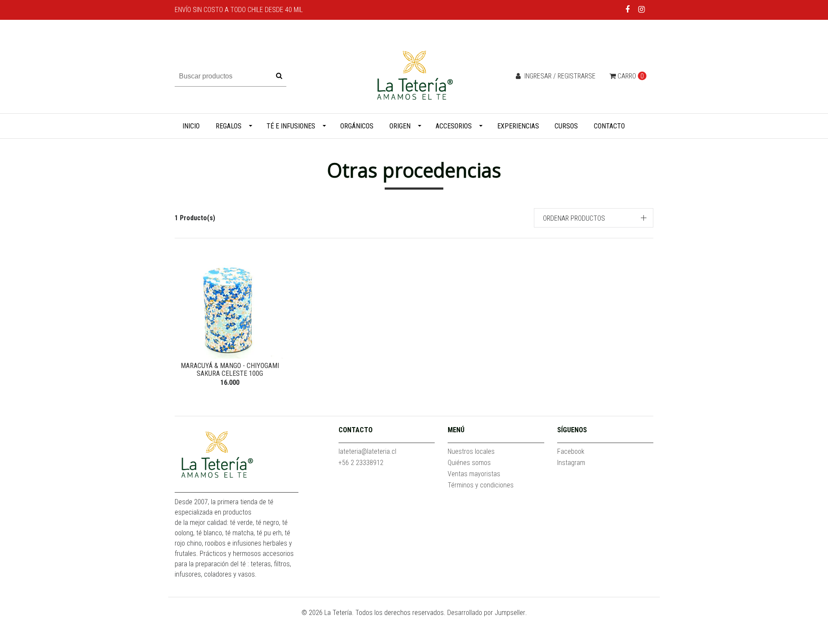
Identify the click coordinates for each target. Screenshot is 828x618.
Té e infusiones (291, 126)
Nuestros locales (471, 451)
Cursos (566, 126)
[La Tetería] (414, 76)
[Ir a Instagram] (641, 9)
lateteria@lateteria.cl (367, 451)
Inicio (191, 126)
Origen (400, 126)
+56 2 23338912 (361, 463)
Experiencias (518, 126)
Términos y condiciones (481, 485)
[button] (594, 218)
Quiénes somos (469, 463)
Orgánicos (356, 126)
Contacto (609, 126)
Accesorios (454, 126)
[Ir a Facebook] (628, 9)
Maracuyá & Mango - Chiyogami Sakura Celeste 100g (230, 370)
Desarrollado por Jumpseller (486, 613)
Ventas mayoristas (474, 474)
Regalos (229, 126)
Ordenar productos (574, 218)
